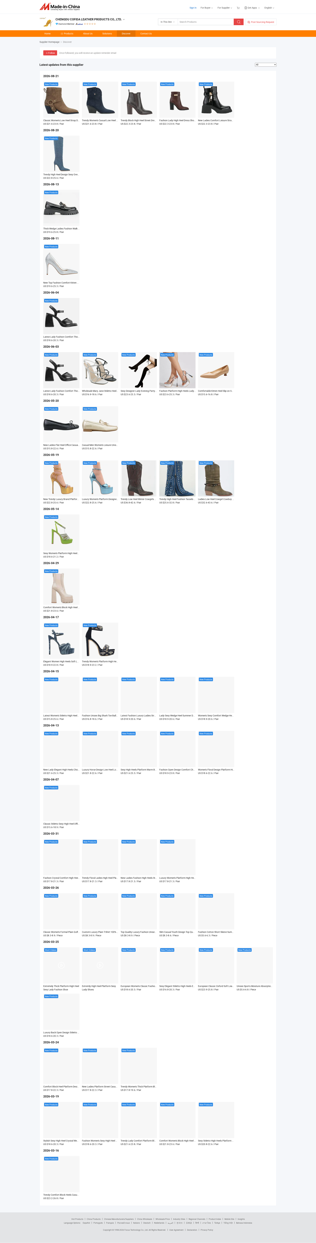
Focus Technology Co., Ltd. (136, 1230)
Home (47, 33)
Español (86, 1222)
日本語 (189, 1222)
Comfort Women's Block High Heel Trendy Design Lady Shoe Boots (76, 607)
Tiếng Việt (228, 1222)
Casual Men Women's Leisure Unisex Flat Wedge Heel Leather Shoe (115, 445)
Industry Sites (179, 1219)
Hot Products (77, 1219)
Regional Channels (197, 1219)
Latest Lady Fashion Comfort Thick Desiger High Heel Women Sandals (78, 336)
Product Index (215, 1219)
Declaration (192, 1230)
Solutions (107, 33)
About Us (87, 33)
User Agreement (176, 1230)
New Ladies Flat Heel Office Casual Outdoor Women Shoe (72, 445)
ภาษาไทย (206, 1222)
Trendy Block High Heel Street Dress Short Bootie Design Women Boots (156, 120)
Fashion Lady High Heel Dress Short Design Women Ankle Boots (191, 120)
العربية (170, 1222)
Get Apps (252, 7)
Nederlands (159, 1222)
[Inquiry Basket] (238, 7)
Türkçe (217, 1222)
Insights (241, 1219)
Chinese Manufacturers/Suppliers (119, 1219)
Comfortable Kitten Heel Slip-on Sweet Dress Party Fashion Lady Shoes (234, 390)
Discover (126, 33)
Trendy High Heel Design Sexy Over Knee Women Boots (71, 174)
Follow (51, 52)
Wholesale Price (163, 1219)
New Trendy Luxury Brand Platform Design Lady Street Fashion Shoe (78, 499)
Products (68, 33)
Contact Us (146, 33)
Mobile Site (229, 1219)
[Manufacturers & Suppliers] (61, 6)
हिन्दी (197, 1222)
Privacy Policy (207, 1230)
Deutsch (147, 1222)
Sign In (193, 7)
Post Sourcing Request (262, 22)
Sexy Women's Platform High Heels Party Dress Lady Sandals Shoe (77, 553)
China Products (94, 1219)
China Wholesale (144, 1219)
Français (110, 1222)
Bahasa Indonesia (244, 1222)
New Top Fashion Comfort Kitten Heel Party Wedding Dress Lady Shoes (79, 282)
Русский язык (123, 1222)
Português (98, 1222)
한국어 (180, 1222)
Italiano (136, 1222)
